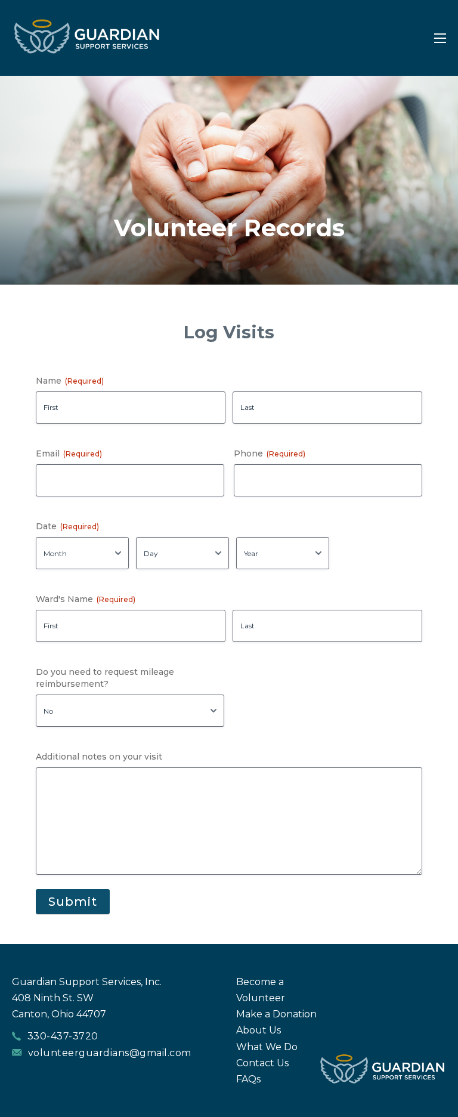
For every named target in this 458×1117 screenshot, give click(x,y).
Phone (269, 453)
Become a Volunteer (260, 990)
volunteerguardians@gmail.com (109, 1053)
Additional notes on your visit (99, 756)
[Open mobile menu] (440, 38)
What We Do (267, 1047)
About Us (258, 1030)
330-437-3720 (62, 1036)
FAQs (248, 1079)
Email (69, 453)
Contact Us (262, 1063)
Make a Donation (276, 1014)
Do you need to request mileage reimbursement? (105, 678)
